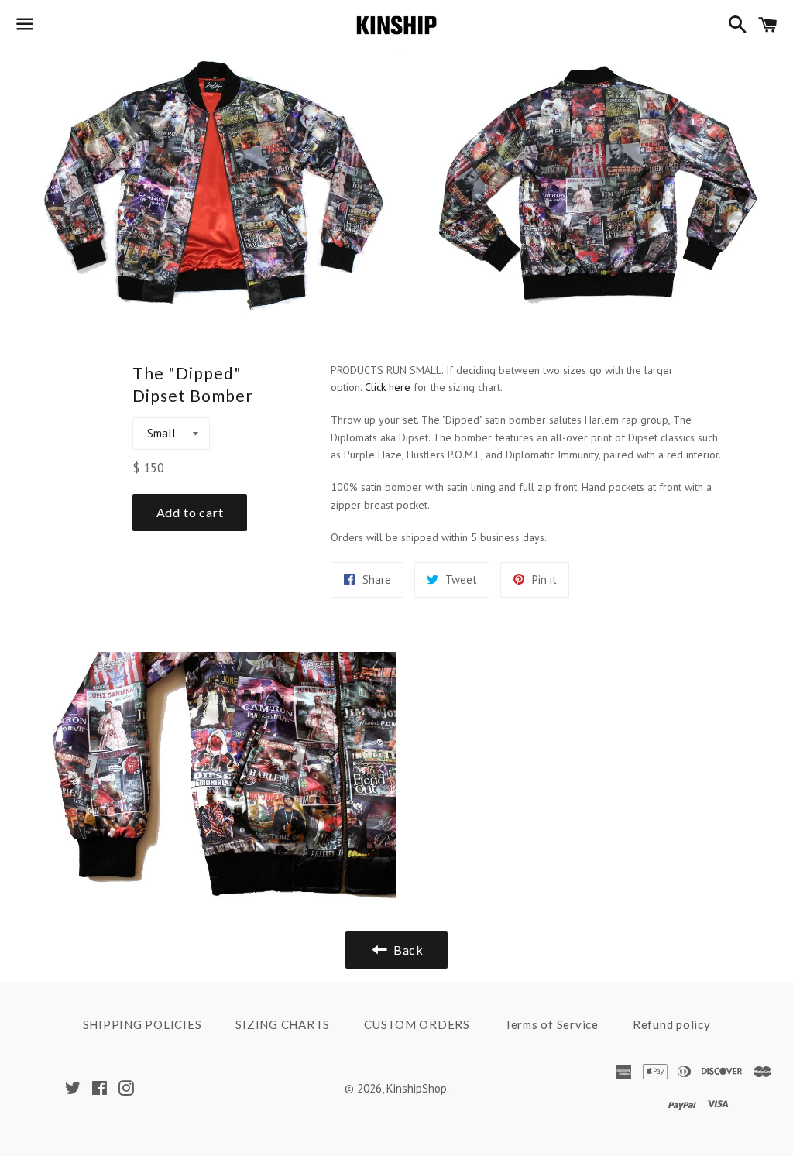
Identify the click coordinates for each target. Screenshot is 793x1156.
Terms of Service (551, 1024)
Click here (387, 387)
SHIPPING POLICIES (142, 1024)
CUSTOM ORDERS (417, 1024)
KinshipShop (416, 1088)
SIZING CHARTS (282, 1024)
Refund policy (672, 1024)
